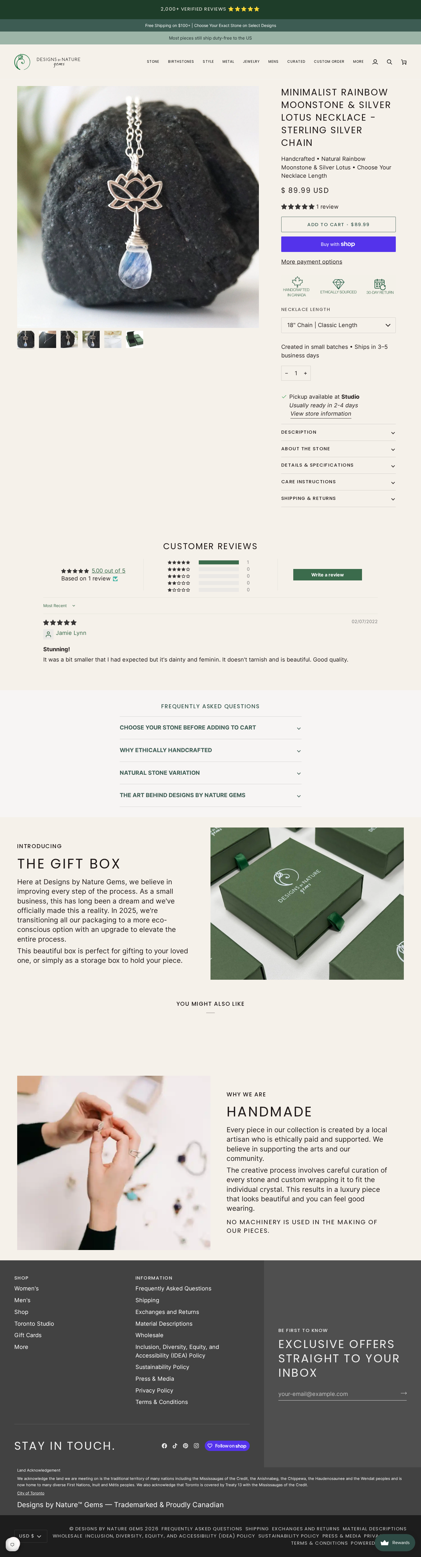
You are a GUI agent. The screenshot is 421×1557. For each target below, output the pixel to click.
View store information (320, 413)
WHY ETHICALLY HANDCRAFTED (166, 750)
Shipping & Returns (308, 498)
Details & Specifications (317, 465)
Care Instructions (308, 481)
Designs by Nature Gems (109, 1528)
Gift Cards (28, 1335)
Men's (22, 1300)
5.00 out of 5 (108, 570)
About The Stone (305, 448)
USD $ (26, 1536)
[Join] (402, 1393)
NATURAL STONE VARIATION (160, 772)
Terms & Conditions (161, 1401)
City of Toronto (30, 1493)
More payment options (311, 261)
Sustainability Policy (162, 1367)
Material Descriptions (163, 1323)
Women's (26, 1288)
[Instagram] (196, 1445)
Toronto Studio (34, 1323)
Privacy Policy (154, 1390)
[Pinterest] (185, 1445)
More (21, 1346)
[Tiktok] (175, 1445)
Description (298, 432)
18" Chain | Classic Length (322, 325)
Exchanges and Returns (167, 1311)
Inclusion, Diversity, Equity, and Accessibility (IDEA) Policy (170, 1536)
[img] (59, 622)
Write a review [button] (327, 575)
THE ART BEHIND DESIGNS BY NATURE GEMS (182, 795)
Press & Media (154, 1378)
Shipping (147, 1300)
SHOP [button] (21, 1278)
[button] (153, 61)
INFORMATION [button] (153, 1278)
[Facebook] (164, 1445)
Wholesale (149, 1335)
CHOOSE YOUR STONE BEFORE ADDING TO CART (188, 727)
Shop (21, 1311)
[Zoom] (28, 317)
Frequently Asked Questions (173, 1288)
